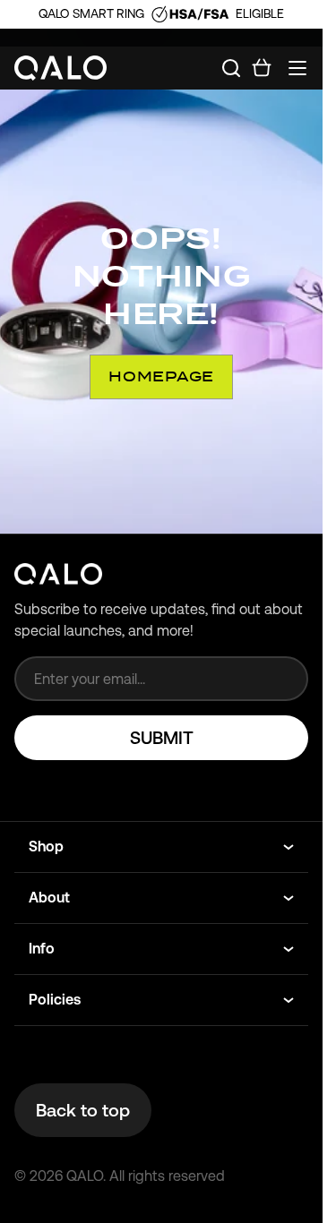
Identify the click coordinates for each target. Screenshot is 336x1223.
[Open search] (231, 68)
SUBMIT (162, 737)
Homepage (161, 376)
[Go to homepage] (61, 68)
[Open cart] (261, 68)
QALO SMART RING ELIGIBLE (161, 13)
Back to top (83, 1110)
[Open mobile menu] (297, 68)
